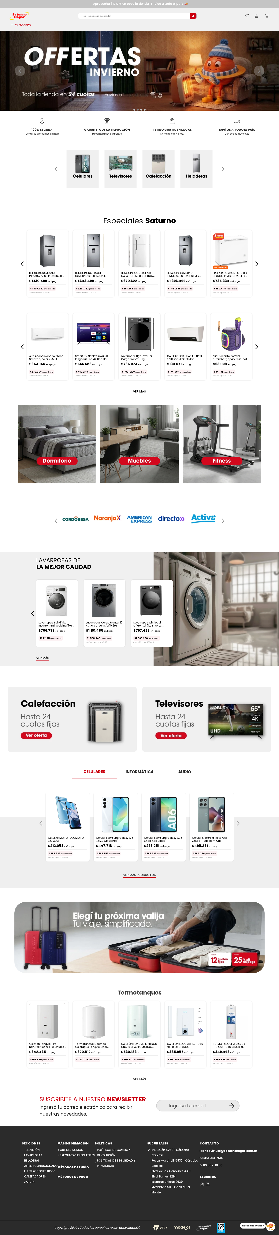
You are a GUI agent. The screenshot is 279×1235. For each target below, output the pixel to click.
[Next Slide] (259, 71)
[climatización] (72, 719)
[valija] (139, 938)
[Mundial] (206, 719)
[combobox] (137, 16)
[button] (134, 110)
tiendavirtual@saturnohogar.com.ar (228, 1151)
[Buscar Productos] (193, 16)
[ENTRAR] (256, 16)
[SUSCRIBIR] (232, 1106)
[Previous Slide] (20, 71)
